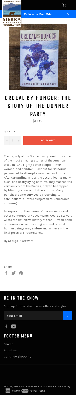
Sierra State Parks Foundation (30, 386)
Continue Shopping (17, 356)
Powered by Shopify (59, 386)
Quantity (9, 131)
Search (8, 344)
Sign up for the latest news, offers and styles (35, 306)
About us (10, 350)
